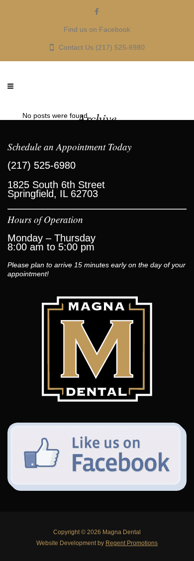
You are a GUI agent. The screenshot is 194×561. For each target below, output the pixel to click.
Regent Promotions (131, 543)
